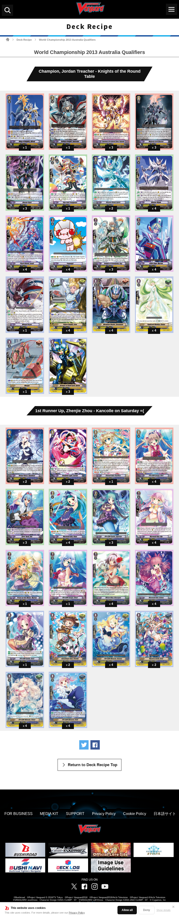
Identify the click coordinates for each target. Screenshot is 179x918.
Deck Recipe (24, 39)
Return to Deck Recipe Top (92, 765)
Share (95, 745)
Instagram (94, 886)
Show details (163, 910)
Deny (146, 910)
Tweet (84, 745)
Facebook (84, 886)
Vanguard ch (105, 886)
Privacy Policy (77, 912)
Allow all (127, 910)
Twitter (74, 886)
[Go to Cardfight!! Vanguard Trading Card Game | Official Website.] (8, 39)
